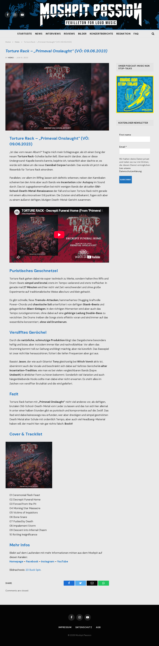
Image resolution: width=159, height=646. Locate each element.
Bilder (82, 33)
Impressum (65, 627)
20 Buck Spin (33, 570)
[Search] (152, 33)
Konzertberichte (101, 33)
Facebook (32, 561)
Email (123, 146)
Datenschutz (83, 627)
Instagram (47, 561)
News (38, 33)
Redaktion (123, 33)
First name (125, 134)
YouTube (62, 561)
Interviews (53, 33)
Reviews (69, 33)
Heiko (11, 58)
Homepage (16, 561)
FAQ (136, 33)
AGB (98, 627)
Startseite (24, 33)
